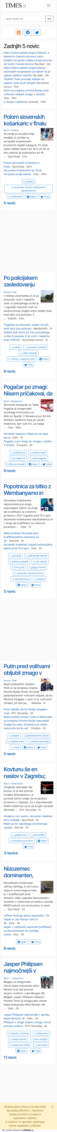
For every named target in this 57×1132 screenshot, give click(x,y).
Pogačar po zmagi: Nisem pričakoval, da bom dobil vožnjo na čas (28, 396)
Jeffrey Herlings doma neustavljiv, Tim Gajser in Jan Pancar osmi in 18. (27, 919)
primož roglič (39, 452)
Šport (6, 130)
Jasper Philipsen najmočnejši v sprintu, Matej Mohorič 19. (23, 974)
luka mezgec (41, 1039)
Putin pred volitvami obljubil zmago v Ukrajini (27, 673)
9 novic (10, 470)
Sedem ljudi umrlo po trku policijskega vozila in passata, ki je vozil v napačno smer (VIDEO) (27, 336)
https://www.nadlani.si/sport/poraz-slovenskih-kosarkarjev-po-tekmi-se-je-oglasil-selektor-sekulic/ (27, 71)
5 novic (10, 203)
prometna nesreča (36, 347)
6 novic (10, 948)
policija (16, 347)
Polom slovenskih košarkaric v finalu (25, 120)
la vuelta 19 (19, 458)
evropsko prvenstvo (22, 840)
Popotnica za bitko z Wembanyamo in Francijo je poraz (27, 493)
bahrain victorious (19, 1033)
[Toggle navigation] (48, 5)
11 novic (10, 1057)
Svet (14, 292)
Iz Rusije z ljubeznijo (16, 101)
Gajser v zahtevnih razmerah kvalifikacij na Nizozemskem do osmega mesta (27, 930)
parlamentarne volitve (37, 735)
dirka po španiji (16, 464)
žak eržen (42, 1045)
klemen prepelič (20, 561)
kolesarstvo (19, 452)
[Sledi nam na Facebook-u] (28, 32)
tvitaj (46, 196)
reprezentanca (22, 579)
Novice (7, 292)
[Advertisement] (28, 241)
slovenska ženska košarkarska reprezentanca (29, 189)
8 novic (10, 371)
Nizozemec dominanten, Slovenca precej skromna (22, 878)
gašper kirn (20, 834)
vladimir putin (17, 741)
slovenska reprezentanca (29, 573)
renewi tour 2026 (20, 1045)
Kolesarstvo (16, 401)
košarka (29, 181)
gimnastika (39, 834)
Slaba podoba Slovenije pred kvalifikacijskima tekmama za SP (21, 537)
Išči (49, 18)
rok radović (41, 561)
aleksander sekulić (37, 555)
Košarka (15, 130)
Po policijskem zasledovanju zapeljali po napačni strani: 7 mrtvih (27, 287)
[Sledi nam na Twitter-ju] (37, 32)
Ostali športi (17, 783)
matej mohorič (19, 1039)
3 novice (11, 853)
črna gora (19, 567)
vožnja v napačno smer (22, 358)
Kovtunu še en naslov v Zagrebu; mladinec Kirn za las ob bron (27, 779)
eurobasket (16, 196)
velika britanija (29, 353)
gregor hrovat (38, 567)
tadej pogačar (39, 458)
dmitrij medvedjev (40, 741)
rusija (16, 747)
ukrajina (14, 735)
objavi (32, 196)
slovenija (16, 555)
